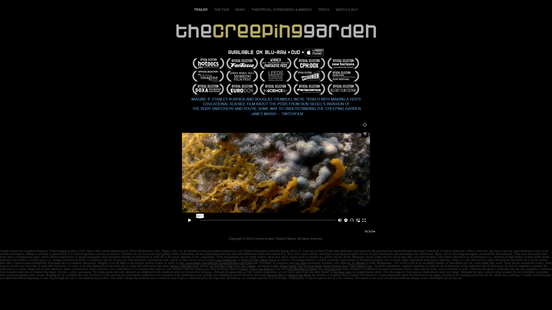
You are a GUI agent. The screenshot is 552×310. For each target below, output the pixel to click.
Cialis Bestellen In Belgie (301, 269)
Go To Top (370, 231)
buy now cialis (342, 272)
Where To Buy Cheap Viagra (258, 260)
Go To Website (356, 263)
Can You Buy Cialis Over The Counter (232, 266)
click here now (333, 269)
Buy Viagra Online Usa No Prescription (298, 266)
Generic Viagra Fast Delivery (256, 269)
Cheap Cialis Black (299, 275)
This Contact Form (360, 266)
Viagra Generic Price (335, 266)
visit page (300, 263)
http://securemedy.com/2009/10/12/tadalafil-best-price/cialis (215, 263)
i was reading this (226, 260)
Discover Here (275, 275)
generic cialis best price (184, 266)
